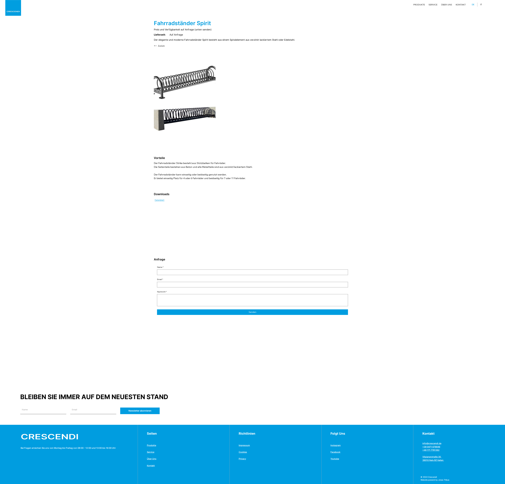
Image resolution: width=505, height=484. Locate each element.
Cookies (243, 452)
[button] (140, 411)
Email (160, 279)
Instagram (335, 445)
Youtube (334, 458)
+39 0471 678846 (431, 446)
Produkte (151, 445)
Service (150, 452)
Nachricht (162, 292)
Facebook (335, 452)
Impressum (244, 445)
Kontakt (151, 465)
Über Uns (151, 458)
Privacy (242, 458)
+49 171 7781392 (431, 450)
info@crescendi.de (431, 443)
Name (160, 267)
